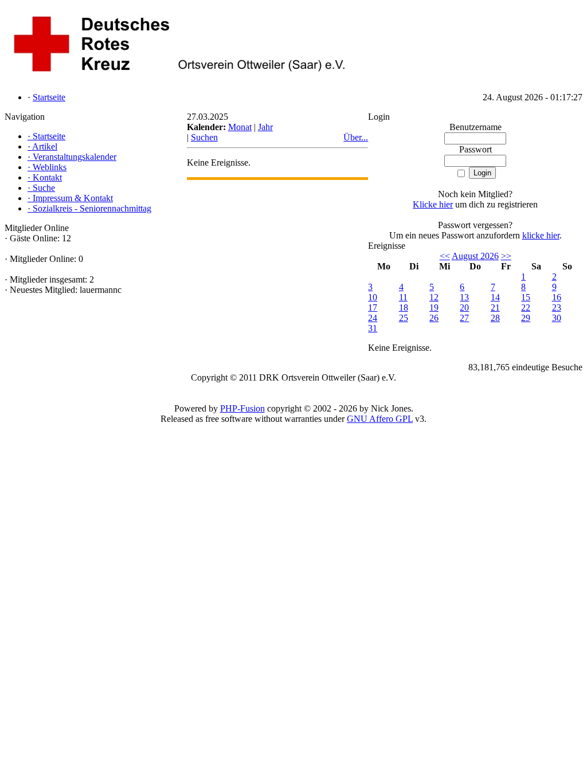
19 (434, 307)
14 (495, 297)
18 (403, 307)
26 (434, 318)
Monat (240, 127)
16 (556, 297)
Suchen (204, 137)
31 (372, 328)
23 (556, 307)
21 (495, 307)
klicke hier (540, 235)
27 (464, 318)
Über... (355, 137)
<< (445, 256)
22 (525, 307)
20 (464, 307)
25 (403, 318)
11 (403, 297)
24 (372, 318)
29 (525, 318)
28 (495, 318)
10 (372, 297)
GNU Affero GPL (380, 419)
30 (556, 318)
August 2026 (475, 256)
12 (434, 297)
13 (464, 297)
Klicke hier (433, 204)
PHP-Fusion (242, 408)
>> (506, 256)
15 (525, 297)
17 (372, 307)
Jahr (265, 127)
